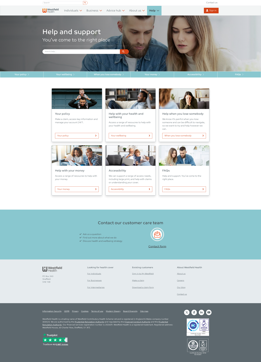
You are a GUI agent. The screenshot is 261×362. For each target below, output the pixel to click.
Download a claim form (143, 287)
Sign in (212, 10)
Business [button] (92, 10)
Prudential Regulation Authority (89, 322)
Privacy (75, 311)
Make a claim (138, 280)
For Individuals (94, 274)
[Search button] (85, 3)
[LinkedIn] (201, 312)
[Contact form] (157, 234)
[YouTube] (208, 312)
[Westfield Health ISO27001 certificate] (198, 327)
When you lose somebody (107, 74)
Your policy (21, 74)
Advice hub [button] (113, 10)
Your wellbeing (64, 74)
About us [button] (135, 10)
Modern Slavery (113, 311)
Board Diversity (130, 311)
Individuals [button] (71, 10)
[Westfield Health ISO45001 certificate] (198, 346)
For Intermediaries (96, 287)
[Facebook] (194, 312)
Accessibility (194, 74)
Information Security (51, 311)
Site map (144, 311)
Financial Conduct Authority (137, 322)
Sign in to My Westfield (143, 274)
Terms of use (97, 311)
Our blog (181, 287)
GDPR (66, 311)
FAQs (238, 74)
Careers (180, 280)
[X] (186, 312)
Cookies (84, 311)
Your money (151, 74)
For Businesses (94, 280)
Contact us (211, 2)
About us (181, 274)
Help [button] (152, 10)
